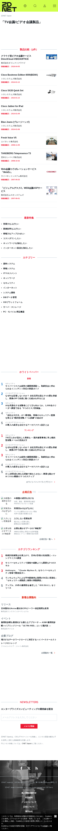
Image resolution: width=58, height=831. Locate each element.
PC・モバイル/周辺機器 (13, 312)
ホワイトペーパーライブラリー (39, 482)
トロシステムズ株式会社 (11, 79)
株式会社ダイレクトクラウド (13, 63)
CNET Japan (26, 743)
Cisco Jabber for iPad (12, 106)
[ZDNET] (9, 6)
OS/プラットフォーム (13, 302)
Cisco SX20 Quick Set (12, 90)
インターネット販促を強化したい (18, 248)
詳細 (45, 826)
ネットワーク (9, 278)
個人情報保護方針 (29, 793)
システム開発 (9, 292)
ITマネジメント (10, 273)
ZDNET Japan (6, 16)
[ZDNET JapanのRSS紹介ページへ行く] (36, 768)
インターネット (10, 288)
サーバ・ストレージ (12, 307)
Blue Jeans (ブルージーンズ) (15, 122)
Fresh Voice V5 (8, 137)
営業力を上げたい (11, 224)
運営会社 (29, 811)
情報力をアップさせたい (14, 234)
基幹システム (9, 264)
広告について (29, 807)
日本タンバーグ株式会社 (11, 157)
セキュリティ (9, 283)
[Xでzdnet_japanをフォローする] (29, 768)
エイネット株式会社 (9, 141)
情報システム (9, 268)
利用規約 (29, 797)
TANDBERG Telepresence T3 (16, 153)
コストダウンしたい (12, 238)
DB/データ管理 (10, 297)
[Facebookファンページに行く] (21, 768)
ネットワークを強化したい (15, 243)
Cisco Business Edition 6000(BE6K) (19, 75)
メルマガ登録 (29, 726)
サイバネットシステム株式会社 (14, 176)
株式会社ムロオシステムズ (12, 195)
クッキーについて (29, 802)
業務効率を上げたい (12, 229)
